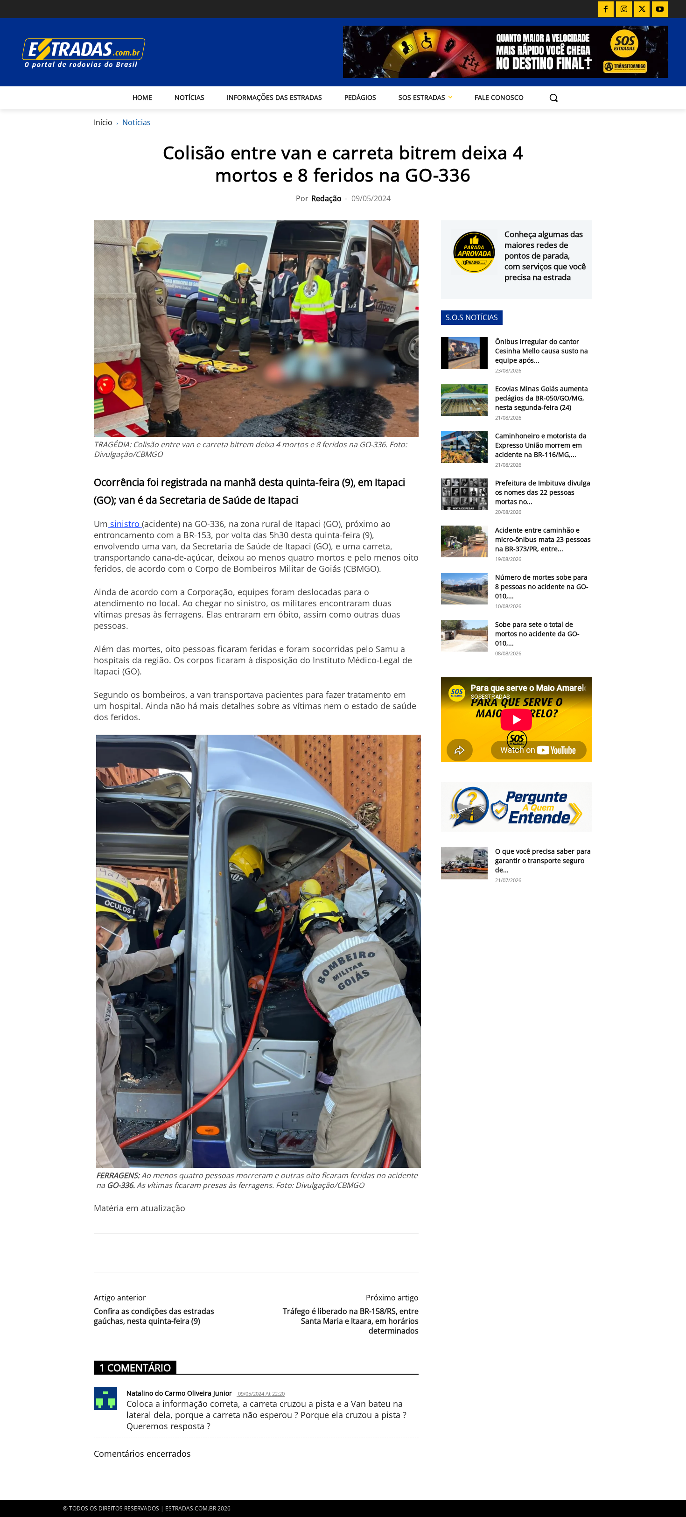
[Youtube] (660, 9)
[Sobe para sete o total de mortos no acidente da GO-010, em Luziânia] (464, 636)
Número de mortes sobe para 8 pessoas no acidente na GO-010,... (541, 586)
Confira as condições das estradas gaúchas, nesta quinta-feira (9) (154, 1316)
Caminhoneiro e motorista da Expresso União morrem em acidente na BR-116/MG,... (541, 445)
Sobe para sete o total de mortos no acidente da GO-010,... (537, 633)
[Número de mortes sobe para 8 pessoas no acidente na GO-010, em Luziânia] (464, 589)
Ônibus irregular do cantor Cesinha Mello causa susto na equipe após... (541, 351)
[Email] (167, 1252)
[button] (553, 97)
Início (103, 122)
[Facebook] (606, 9)
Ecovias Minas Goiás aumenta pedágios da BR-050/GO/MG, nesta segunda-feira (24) (541, 398)
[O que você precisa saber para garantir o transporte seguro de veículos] (464, 863)
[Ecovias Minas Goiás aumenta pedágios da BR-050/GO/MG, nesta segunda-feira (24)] (464, 400)
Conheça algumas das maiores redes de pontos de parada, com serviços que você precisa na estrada (545, 255)
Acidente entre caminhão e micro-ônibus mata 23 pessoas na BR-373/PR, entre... (543, 539)
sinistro (125, 523)
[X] (642, 9)
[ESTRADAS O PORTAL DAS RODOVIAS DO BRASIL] (115, 52)
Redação (326, 198)
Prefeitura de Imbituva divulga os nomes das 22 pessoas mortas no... (542, 492)
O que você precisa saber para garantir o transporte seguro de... (543, 860)
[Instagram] (624, 9)
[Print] (189, 1252)
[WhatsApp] (146, 1252)
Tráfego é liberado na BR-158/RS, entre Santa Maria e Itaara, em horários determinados (351, 1321)
